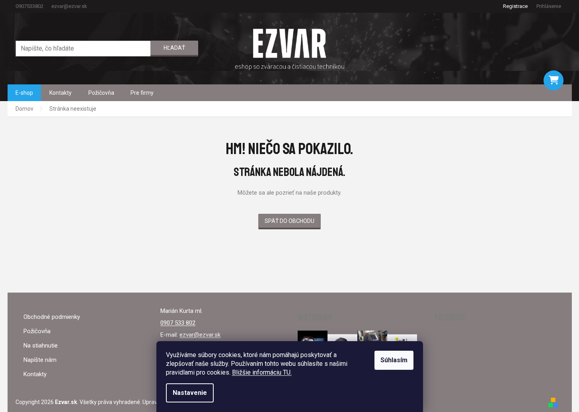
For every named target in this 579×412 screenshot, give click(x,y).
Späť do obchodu (289, 221)
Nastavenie (190, 392)
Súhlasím (393, 360)
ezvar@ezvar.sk (199, 334)
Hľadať (174, 48)
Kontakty (35, 374)
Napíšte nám (40, 359)
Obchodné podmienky (51, 316)
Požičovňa (37, 331)
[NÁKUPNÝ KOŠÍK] (553, 80)
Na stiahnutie (40, 345)
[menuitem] (24, 92)
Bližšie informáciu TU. (262, 372)
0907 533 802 (177, 322)
